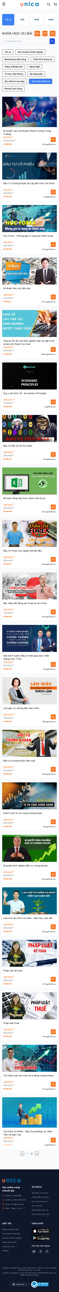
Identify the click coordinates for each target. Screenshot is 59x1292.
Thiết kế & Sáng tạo (42, 59)
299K (51, 19)
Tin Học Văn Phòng (14, 74)
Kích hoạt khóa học (40, 1201)
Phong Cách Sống (13, 88)
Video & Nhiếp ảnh (14, 67)
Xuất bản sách (8, 1246)
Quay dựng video (9, 1242)
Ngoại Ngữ (35, 67)
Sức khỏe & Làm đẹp (15, 81)
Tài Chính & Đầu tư (40, 81)
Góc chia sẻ (37, 1206)
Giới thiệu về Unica (40, 1193)
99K (22, 19)
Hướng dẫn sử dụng (40, 1197)
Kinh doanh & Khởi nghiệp (30, 52)
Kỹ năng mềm (36, 74)
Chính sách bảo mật (40, 1214)
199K (36, 19)
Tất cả (8, 19)
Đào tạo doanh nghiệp (11, 1238)
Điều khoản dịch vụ (40, 1210)
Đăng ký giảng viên (10, 1229)
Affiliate (5, 1251)
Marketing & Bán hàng (15, 59)
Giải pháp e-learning (11, 1233)
